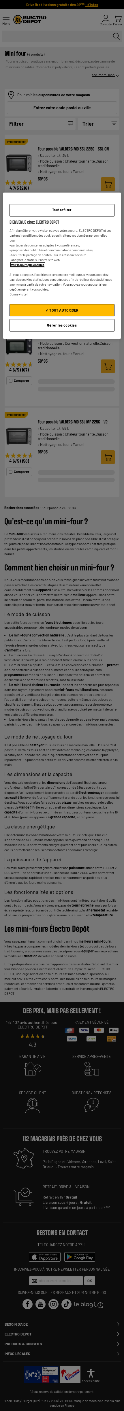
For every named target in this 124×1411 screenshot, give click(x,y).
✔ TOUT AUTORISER (62, 310)
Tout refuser (61, 210)
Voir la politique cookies (27, 265)
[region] (62, 266)
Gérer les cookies (62, 325)
